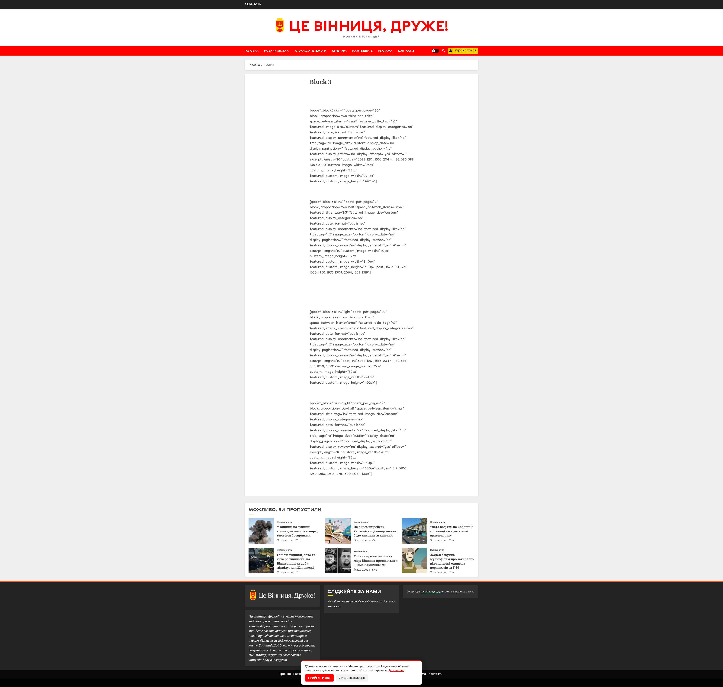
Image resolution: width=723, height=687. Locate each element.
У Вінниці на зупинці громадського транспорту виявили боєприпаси (297, 531)
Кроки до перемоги (310, 51)
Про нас (285, 674)
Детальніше (396, 670)
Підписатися (465, 50)
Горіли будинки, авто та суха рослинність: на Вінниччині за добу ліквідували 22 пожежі (296, 561)
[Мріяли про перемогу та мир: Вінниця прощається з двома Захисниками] (338, 560)
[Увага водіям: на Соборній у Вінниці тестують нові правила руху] (414, 531)
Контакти (406, 51)
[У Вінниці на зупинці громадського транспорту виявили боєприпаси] (261, 531)
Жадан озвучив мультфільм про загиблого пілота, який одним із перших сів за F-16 (452, 561)
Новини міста (275, 51)
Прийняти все (319, 678)
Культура (339, 51)
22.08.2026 (287, 541)
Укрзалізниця (361, 522)
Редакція (299, 674)
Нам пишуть (362, 51)
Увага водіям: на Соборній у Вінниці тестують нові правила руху (451, 531)
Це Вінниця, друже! (369, 27)
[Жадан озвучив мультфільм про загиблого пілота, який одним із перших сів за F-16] (414, 560)
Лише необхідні (352, 678)
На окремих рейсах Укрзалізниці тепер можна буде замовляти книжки (375, 531)
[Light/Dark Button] (435, 51)
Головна (252, 51)
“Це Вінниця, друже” (432, 591)
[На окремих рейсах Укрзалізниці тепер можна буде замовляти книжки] (338, 531)
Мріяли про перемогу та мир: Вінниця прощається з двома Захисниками (375, 560)
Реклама (385, 51)
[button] (443, 50)
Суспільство (437, 550)
